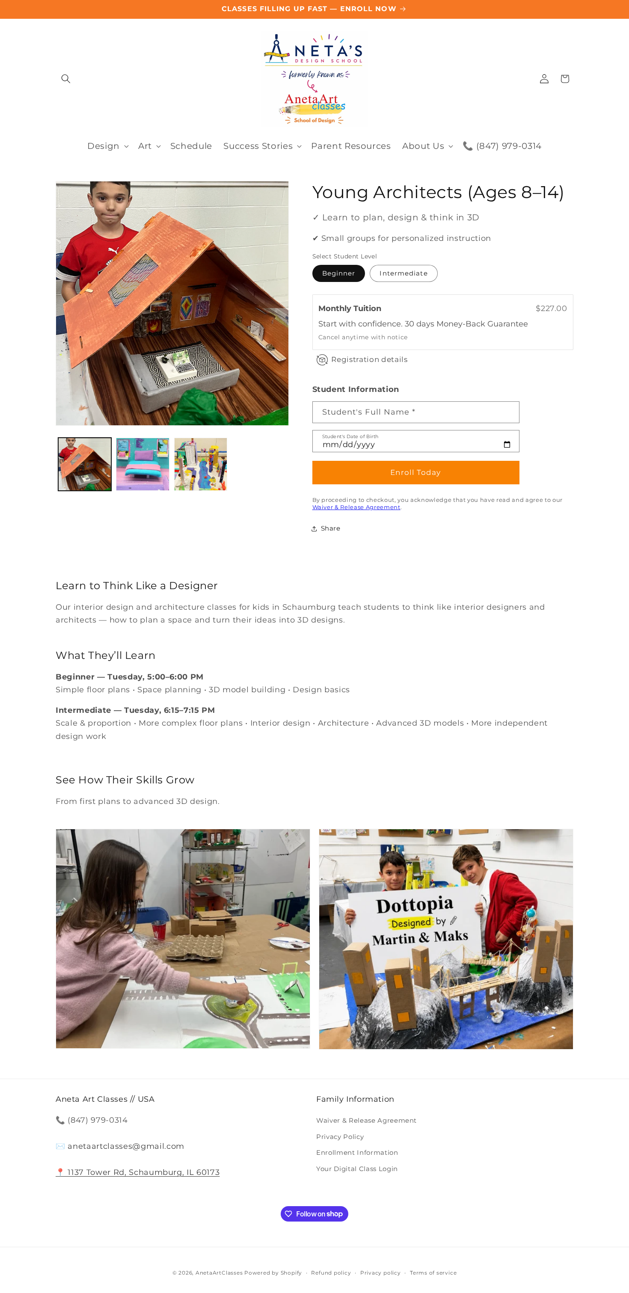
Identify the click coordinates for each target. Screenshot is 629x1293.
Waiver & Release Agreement (356, 507)
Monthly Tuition (352, 308)
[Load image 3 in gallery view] (201, 464)
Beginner (339, 274)
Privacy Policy (340, 1137)
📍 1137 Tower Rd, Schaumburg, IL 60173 (138, 1172)
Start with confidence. (361, 324)
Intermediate (403, 274)
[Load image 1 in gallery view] (85, 464)
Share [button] (331, 529)
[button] (66, 78)
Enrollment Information (357, 1152)
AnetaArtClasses (219, 1272)
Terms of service (433, 1272)
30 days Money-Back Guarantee (466, 324)
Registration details (369, 360)
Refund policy (331, 1272)
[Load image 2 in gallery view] (142, 464)
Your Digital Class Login (357, 1169)
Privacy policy (380, 1272)
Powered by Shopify (273, 1272)
